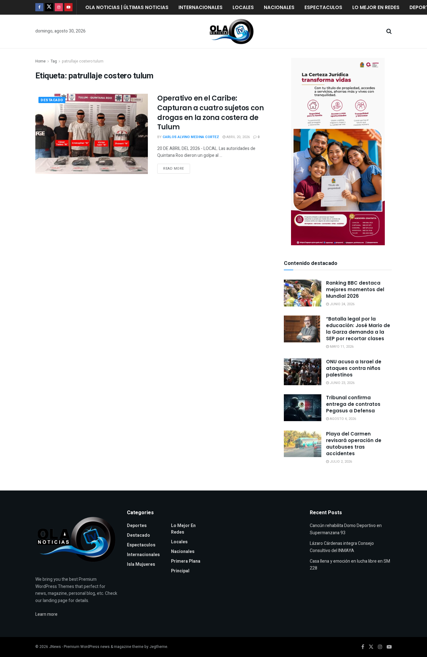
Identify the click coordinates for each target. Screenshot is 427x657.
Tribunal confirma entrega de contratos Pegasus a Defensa (353, 404)
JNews (55, 647)
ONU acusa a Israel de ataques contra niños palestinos (353, 368)
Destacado (52, 100)
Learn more (46, 614)
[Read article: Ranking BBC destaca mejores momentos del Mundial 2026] (302, 293)
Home (40, 61)
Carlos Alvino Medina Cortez (191, 137)
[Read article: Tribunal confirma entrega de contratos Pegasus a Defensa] (302, 407)
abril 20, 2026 (237, 137)
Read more (176, 167)
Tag (54, 61)
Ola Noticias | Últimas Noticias (126, 7)
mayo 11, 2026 (341, 346)
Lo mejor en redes (375, 7)
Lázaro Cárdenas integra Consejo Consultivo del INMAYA (342, 547)
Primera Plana (185, 561)
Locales (243, 7)
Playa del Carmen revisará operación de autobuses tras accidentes (353, 444)
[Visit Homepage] (231, 31)
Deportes (137, 525)
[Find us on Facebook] (39, 7)
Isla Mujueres (141, 564)
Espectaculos (323, 7)
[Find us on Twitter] (49, 7)
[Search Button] (389, 31)
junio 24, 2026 (341, 304)
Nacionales (279, 7)
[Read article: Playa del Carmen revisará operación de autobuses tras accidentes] (302, 444)
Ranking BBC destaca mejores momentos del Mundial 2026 (355, 289)
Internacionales (200, 7)
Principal (180, 571)
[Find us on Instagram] (59, 7)
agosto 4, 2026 (342, 418)
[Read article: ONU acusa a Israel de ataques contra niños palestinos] (302, 371)
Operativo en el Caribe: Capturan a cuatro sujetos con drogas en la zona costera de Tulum (210, 112)
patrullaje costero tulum (82, 61)
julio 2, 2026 (340, 461)
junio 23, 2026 (341, 383)
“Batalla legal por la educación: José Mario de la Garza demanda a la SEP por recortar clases (358, 329)
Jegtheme (158, 647)
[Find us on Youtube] (68, 7)
